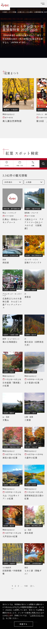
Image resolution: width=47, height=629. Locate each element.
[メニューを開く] (42, 4)
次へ (32, 585)
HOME (5, 12)
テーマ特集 (12, 12)
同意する (23, 624)
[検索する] (43, 164)
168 (26, 585)
